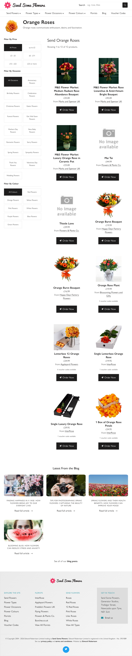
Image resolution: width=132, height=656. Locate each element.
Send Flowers (12, 13)
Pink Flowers (13, 208)
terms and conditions (63, 641)
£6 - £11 (32, 56)
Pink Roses (71, 611)
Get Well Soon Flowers (32, 117)
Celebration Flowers (32, 94)
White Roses (72, 620)
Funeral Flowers (13, 116)
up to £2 (32, 47)
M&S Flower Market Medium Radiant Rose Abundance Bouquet (66, 91)
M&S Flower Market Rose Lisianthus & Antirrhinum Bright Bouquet (109, 91)
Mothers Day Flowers (13, 130)
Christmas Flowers (13, 106)
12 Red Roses (72, 607)
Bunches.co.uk (41, 620)
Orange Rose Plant (109, 285)
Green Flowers (13, 224)
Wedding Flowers (13, 175)
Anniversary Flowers (32, 81)
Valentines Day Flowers (32, 164)
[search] (125, 5)
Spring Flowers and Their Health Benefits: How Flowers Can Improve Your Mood (108, 503)
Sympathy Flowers (32, 152)
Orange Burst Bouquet (108, 221)
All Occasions (13, 80)
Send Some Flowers (60, 639)
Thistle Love (66, 223)
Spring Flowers (13, 152)
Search (82, 5)
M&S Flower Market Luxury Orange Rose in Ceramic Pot (66, 158)
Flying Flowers (41, 611)
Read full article (22, 510)
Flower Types (32, 13)
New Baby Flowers (32, 130)
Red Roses (71, 602)
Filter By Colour (11, 183)
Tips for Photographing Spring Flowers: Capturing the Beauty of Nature (66, 503)
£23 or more (32, 64)
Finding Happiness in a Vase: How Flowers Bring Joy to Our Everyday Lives (24, 503)
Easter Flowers (32, 106)
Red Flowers (32, 192)
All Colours (13, 192)
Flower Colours (76, 13)
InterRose (111, 364)
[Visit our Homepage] (66, 580)
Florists (93, 13)
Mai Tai (109, 158)
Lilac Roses (71, 616)
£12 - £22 (13, 64)
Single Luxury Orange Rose (66, 424)
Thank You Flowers (13, 164)
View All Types (73, 625)
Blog (104, 13)
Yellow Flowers (32, 200)
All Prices (13, 47)
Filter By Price (10, 39)
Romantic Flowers (13, 142)
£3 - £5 (13, 56)
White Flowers (32, 208)
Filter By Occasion (12, 71)
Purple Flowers (13, 216)
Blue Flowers (32, 216)
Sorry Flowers (32, 142)
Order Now (68, 109)
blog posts (72, 561)
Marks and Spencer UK (69, 101)
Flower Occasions (53, 13)
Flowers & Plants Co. (111, 165)
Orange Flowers (13, 200)
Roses (69, 597)
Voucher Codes (118, 13)
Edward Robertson (89, 641)
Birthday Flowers (13, 93)
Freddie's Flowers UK (45, 607)
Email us (109, 617)
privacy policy (46, 641)
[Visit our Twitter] (66, 649)
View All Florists (42, 625)
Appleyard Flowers (69, 364)
